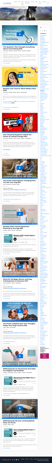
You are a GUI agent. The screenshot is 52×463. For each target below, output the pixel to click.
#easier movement (44, 61)
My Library (40, 2)
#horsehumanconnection (44, 74)
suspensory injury (44, 335)
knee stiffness (43, 251)
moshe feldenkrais (44, 261)
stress (41, 329)
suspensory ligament (42, 337)
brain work (42, 132)
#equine (42, 62)
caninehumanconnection (44, 155)
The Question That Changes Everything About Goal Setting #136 (19, 48)
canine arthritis (43, 136)
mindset (13, 424)
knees (41, 252)
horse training (24, 50)
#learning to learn (44, 89)
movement (42, 268)
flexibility (42, 218)
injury (41, 247)
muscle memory (43, 270)
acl (40, 102)
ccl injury (42, 161)
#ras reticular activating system (44, 94)
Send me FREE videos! (45, 356)
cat (41, 157)
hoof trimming (43, 232)
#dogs (41, 60)
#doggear (42, 58)
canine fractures (44, 145)
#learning (42, 87)
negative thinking (44, 274)
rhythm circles (43, 302)
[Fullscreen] (37, 44)
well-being (42, 344)
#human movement (44, 81)
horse (41, 234)
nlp (41, 284)
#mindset (19, 50)
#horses (42, 78)
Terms (27, 459)
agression (42, 107)
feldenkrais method (24, 92)
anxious (42, 115)
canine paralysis (43, 152)
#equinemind (43, 65)
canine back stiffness (42, 140)
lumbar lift (42, 257)
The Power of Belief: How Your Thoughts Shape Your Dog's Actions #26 (19, 324)
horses (41, 238)
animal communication (43, 111)
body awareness (43, 128)
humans (42, 241)
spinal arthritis (43, 324)
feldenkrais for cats (43, 211)
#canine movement (44, 51)
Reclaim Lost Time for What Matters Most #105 (19, 89)
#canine (4, 184)
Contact (32, 1)
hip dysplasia (43, 226)
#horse (41, 73)
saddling (42, 313)
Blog (36, 1)
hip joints (42, 228)
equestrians (18, 92)
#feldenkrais (43, 68)
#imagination (43, 86)
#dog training (11, 50)
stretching (42, 334)
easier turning (43, 192)
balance (42, 123)
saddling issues (43, 315)
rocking (42, 312)
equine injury (43, 197)
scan (41, 316)
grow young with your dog (44, 221)
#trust (41, 100)
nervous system (43, 276)
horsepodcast (43, 236)
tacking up (42, 340)
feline (41, 215)
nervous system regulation (43, 278)
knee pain (42, 250)
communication (43, 165)
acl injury (42, 103)
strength (42, 328)
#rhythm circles (43, 96)
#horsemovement (44, 77)
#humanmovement (10, 372)
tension (42, 342)
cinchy (41, 164)
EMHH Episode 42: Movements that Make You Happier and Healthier (19, 370)
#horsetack (42, 80)
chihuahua (42, 163)
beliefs (41, 125)
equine (41, 196)
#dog (41, 55)
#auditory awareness (42, 39)
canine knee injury (44, 149)
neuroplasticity (43, 283)
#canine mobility (44, 49)
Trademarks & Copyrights (43, 460)
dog (41, 184)
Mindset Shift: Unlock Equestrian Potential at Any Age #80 (16, 227)
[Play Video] (3, 44)
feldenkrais (22, 138)
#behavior (42, 44)
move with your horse (43, 263)
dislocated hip (43, 183)
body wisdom (43, 129)
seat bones (42, 318)
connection (42, 171)
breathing (42, 134)
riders (41, 309)
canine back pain (44, 138)
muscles (42, 271)
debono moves (43, 177)
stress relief (43, 332)
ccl (40, 160)
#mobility (42, 91)
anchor (41, 109)
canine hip (42, 147)
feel (41, 207)
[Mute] (33, 44)
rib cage (42, 305)
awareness (42, 118)
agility (41, 104)
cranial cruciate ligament (43, 173)
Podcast (44, 1)
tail (41, 341)
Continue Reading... (6, 63)
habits (41, 223)
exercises (42, 205)
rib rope (42, 306)
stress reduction (44, 331)
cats (41, 158)
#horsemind (43, 75)
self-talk (42, 319)
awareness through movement (44, 120)
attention (42, 116)
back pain (42, 122)
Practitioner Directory (27, 2)
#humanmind (15, 50)
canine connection (12, 327)
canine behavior (43, 142)
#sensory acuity (43, 97)
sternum (42, 325)
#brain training (5, 50)
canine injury (43, 148)
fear (41, 206)
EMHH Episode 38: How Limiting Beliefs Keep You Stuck (18, 422)
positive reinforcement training (43, 295)
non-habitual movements (43, 287)
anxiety (41, 113)
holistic (41, 231)
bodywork (42, 131)
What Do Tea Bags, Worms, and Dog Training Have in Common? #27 (17, 280)
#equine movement (44, 64)
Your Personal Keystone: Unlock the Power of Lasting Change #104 (17, 135)
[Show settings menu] (35, 44)
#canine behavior (44, 48)
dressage (42, 190)
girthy (41, 219)
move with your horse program (43, 266)
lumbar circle (43, 255)
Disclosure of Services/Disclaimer (41, 459)
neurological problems (43, 281)
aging (41, 106)
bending (42, 126)
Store (19, 1)
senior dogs (42, 321)
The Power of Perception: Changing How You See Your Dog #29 (19, 181)
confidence (42, 167)
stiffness (42, 326)
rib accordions (43, 303)
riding (41, 311)
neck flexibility (43, 273)
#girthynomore (43, 71)
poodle (41, 292)
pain (41, 289)
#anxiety (42, 36)
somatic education (44, 322)
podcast (42, 290)
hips (41, 229)
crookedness (43, 176)
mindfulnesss (29, 50)
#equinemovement (44, 67)
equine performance (43, 200)
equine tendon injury (43, 202)
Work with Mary (22, 3)
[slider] (19, 44)
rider (41, 308)
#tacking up (43, 99)
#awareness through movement (44, 41)
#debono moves (9, 184)
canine (41, 135)
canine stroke (43, 154)
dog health (42, 186)
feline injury (43, 216)
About (15, 1)
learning (42, 254)
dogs (41, 189)
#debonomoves (43, 54)
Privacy (31, 459)
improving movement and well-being (43, 244)
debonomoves (43, 178)
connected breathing (42, 169)
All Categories (43, 35)
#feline (41, 70)
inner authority (43, 248)
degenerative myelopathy (43, 181)
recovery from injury (43, 298)
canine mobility (43, 151)
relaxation (42, 300)
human (41, 239)
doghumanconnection (44, 187)
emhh (41, 193)
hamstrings (42, 225)
